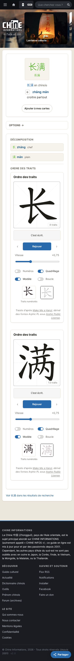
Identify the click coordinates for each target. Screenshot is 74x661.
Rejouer (37, 246)
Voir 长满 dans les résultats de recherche (30, 495)
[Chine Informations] (12, 25)
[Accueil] (14, 5)
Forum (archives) (12, 600)
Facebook (45, 588)
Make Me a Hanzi (42, 310)
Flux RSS (44, 571)
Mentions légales (12, 626)
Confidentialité (10, 631)
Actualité (7, 577)
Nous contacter (11, 620)
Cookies (6, 637)
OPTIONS (16, 125)
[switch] (24, 271)
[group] (37, 232)
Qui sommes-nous (12, 614)
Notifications (46, 577)
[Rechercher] (68, 4)
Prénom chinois (11, 594)
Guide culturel (10, 571)
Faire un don (14, 34)
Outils (5, 588)
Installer (43, 583)
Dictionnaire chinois (13, 583)
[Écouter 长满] (27, 92)
